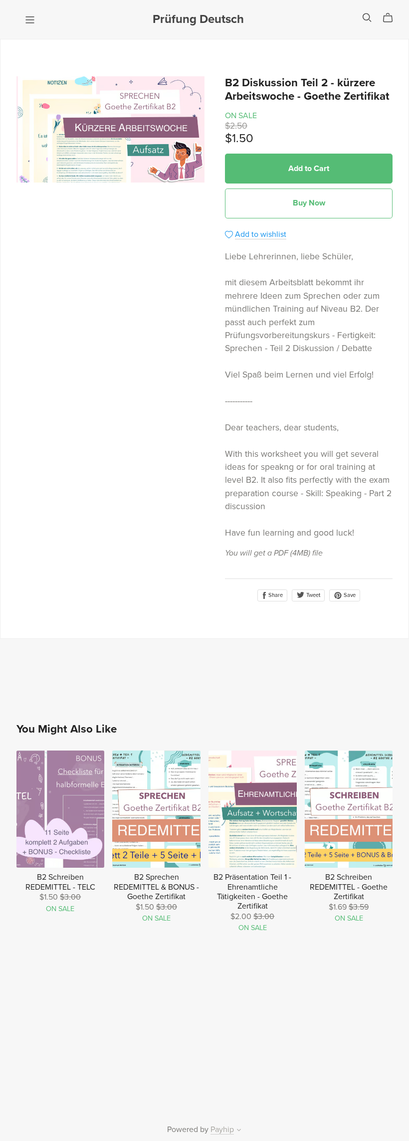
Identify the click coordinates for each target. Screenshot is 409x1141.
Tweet (312, 595)
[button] (239, 1131)
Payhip (222, 1130)
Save (349, 595)
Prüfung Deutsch (198, 19)
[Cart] (392, 18)
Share (275, 595)
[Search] (367, 17)
